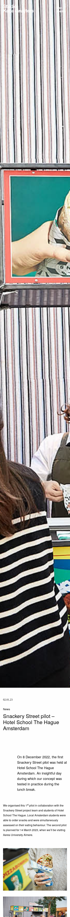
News (6, 709)
